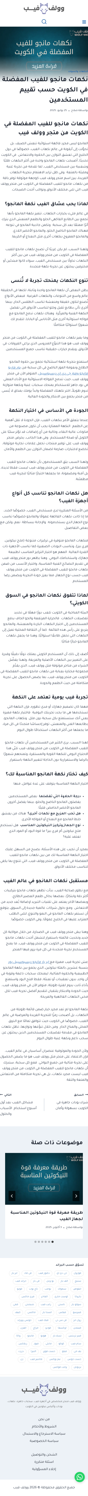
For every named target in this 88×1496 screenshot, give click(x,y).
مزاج (35, 1328)
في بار (36, 1281)
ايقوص (77, 1289)
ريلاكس (22, 1344)
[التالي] (12, 1196)
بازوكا (78, 1296)
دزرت (21, 1351)
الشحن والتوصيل (44, 1455)
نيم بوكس (54, 1359)
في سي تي (61, 1320)
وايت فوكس (60, 1367)
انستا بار (47, 1312)
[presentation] (44, 1179)
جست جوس (74, 1359)
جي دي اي (62, 1273)
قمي (15, 1304)
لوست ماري (61, 1296)
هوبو (43, 1336)
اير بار (14, 1273)
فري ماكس (27, 1296)
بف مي (77, 1351)
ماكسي (31, 1312)
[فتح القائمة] (84, 22)
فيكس (62, 1312)
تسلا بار (57, 1336)
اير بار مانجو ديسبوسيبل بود (29, 962)
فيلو (64, 1351)
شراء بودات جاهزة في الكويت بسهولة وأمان (72, 1102)
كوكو (61, 1344)
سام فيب (76, 1344)
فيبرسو (77, 1312)
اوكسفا (62, 1328)
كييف (18, 1312)
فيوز (36, 1344)
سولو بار (76, 1304)
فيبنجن (77, 1328)
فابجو (30, 1336)
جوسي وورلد (24, 1320)
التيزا (33, 1351)
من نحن (44, 1419)
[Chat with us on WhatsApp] (80, 1477)
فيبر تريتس (74, 1336)
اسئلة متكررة (44, 1462)
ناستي (61, 1304)
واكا (18, 1336)
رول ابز (77, 1320)
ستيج (78, 1281)
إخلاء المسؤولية (44, 1469)
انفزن (23, 1328)
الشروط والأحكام (44, 1427)
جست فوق (49, 1351)
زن (21, 1359)
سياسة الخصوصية (44, 1441)
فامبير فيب (36, 1359)
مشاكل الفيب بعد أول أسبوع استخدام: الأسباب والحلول (18, 1105)
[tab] (52, 1242)
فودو (48, 1328)
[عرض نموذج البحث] (44, 22)
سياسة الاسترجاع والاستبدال (44, 1434)
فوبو (19, 1289)
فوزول (77, 1273)
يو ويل (50, 1281)
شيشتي (29, 1304)
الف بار (64, 1281)
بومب (48, 1289)
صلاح (74, 110)
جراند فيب (20, 1281)
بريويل (77, 1367)
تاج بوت (33, 1289)
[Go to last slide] (76, 1196)
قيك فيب (43, 1320)
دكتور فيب (44, 1273)
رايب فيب (46, 1304)
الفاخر (44, 1296)
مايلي (48, 1344)
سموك (62, 1289)
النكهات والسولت (78, 71)
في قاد (28, 1273)
